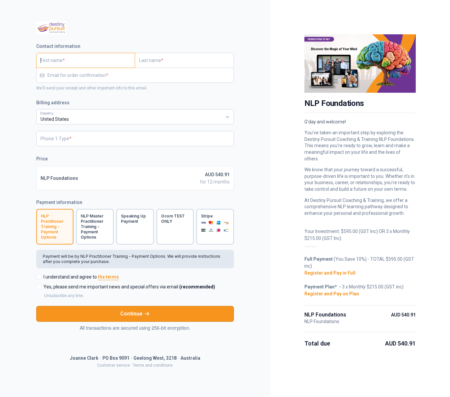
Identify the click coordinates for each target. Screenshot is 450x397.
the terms (108, 277)
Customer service (113, 365)
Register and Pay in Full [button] (329, 273)
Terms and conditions (153, 365)
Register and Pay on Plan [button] (331, 294)
